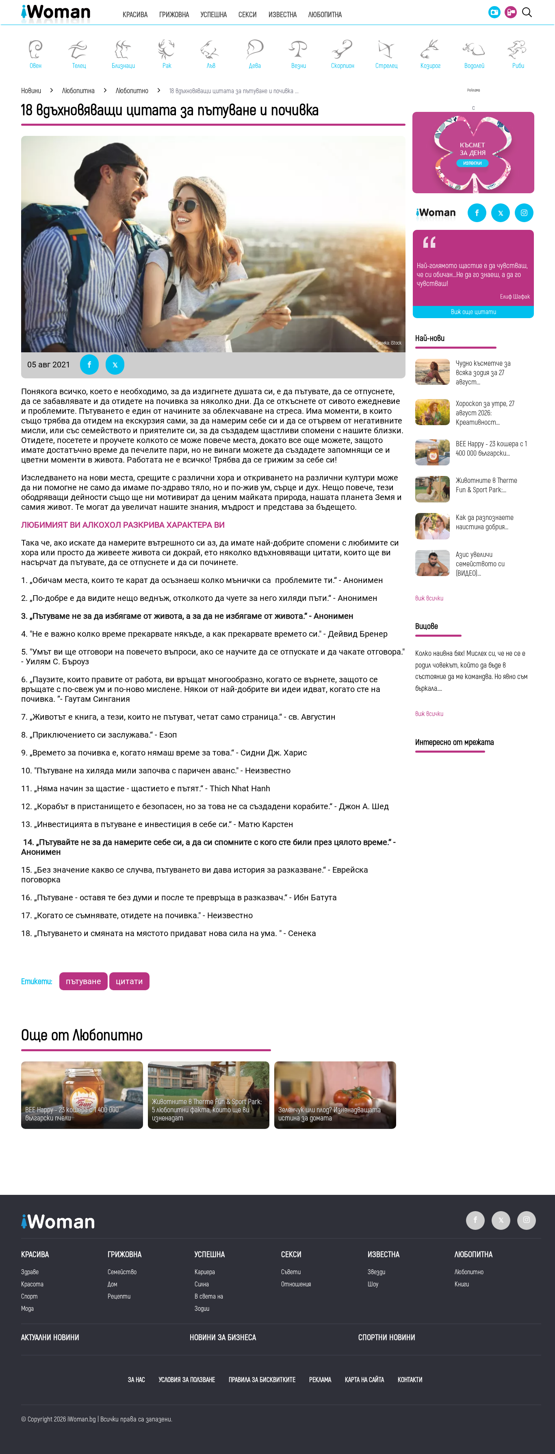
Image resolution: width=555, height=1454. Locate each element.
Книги (462, 1284)
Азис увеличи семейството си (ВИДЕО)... (480, 564)
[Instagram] (524, 213)
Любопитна (325, 15)
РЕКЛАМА (320, 1380)
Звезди (376, 1272)
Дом (112, 1284)
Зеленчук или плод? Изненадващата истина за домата (329, 1114)
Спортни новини (386, 1337)
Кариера (205, 1272)
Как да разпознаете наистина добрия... (485, 522)
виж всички (429, 598)
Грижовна (174, 15)
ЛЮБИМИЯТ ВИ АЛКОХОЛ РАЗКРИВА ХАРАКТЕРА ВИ (123, 525)
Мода (27, 1309)
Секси (247, 15)
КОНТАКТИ (410, 1380)
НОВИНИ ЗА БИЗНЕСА (223, 1337)
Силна (202, 1284)
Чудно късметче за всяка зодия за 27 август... (483, 373)
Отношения (296, 1284)
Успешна (214, 15)
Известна (283, 15)
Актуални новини (50, 1337)
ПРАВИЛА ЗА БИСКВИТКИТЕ (262, 1380)
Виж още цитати (473, 312)
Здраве (30, 1272)
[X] (500, 213)
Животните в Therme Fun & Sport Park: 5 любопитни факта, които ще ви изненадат (207, 1110)
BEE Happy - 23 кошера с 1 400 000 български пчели (72, 1114)
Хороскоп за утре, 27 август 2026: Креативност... (485, 413)
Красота (32, 1284)
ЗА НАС (136, 1380)
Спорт (29, 1296)
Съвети (291, 1272)
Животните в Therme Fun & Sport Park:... (486, 485)
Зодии (202, 1309)
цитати (129, 981)
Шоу (373, 1284)
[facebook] (477, 213)
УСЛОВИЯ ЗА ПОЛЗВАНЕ (187, 1380)
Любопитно (469, 1272)
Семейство (122, 1272)
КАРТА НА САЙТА (364, 1380)
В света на (209, 1296)
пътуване (83, 981)
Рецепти (119, 1296)
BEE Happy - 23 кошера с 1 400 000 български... (491, 448)
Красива (135, 15)
